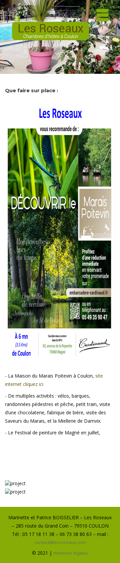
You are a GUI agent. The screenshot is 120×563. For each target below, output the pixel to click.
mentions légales (70, 553)
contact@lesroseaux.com (60, 542)
